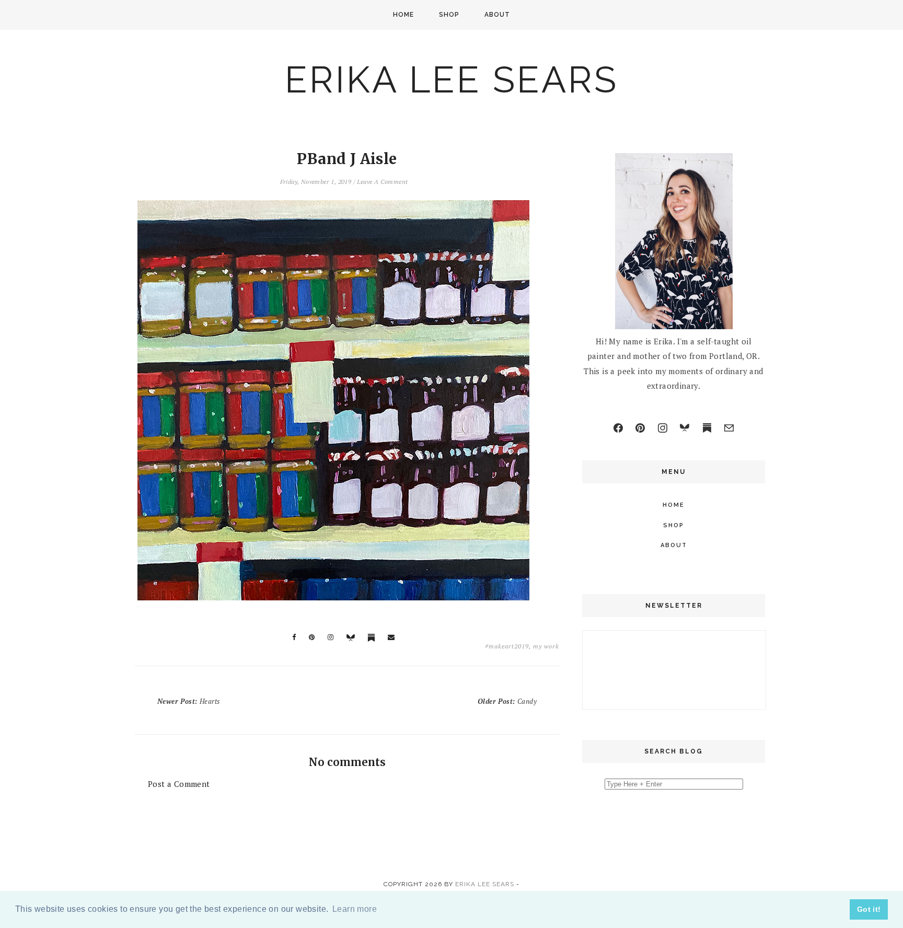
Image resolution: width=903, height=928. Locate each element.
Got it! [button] (869, 909)
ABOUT (497, 14)
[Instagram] (662, 428)
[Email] (729, 428)
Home (403, 14)
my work (546, 646)
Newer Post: (188, 701)
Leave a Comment (382, 181)
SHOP (449, 14)
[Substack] (707, 428)
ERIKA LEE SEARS (451, 79)
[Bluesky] (684, 428)
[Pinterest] (640, 428)
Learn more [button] (354, 908)
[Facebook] (618, 428)
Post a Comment (179, 784)
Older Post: (507, 701)
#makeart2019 (507, 646)
